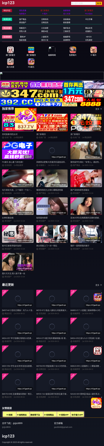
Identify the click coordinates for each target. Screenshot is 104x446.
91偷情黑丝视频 (23, 415)
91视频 (9, 415)
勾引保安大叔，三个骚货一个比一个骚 (18, 190)
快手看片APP (77, 415)
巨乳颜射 (88, 40)
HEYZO (89, 37)
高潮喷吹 (66, 40)
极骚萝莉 (66, 37)
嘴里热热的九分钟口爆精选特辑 (49, 190)
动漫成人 (88, 31)
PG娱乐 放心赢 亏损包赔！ (13, 162)
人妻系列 (44, 37)
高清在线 (7, 19)
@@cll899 (6, 427)
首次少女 (44, 40)
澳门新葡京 (75, 134)
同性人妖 (22, 31)
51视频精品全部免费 (52, 415)
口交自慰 (44, 28)
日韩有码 (44, 19)
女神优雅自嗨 (7, 218)
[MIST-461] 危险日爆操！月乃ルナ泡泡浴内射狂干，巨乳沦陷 (27, 310)
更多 (97, 109)
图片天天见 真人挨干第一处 (13, 273)
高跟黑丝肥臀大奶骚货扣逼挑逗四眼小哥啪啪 (55, 162)
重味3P (23, 37)
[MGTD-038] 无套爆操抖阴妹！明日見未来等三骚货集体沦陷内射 (29, 394)
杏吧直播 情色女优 (10, 134)
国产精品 (22, 19)
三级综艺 (66, 31)
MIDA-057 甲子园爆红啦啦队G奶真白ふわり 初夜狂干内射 (26, 338)
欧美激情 (66, 22)
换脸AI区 (44, 31)
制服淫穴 (22, 28)
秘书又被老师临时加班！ (12, 246)
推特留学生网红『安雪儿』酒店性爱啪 (86, 162)
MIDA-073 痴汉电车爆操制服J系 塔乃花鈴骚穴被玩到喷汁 (60, 338)
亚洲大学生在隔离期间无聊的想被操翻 (86, 218)
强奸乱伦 (66, 28)
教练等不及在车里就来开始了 (42, 415)
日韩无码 (44, 22)
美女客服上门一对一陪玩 (46, 246)
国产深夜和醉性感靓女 (79, 190)
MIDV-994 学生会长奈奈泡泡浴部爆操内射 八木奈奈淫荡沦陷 (27, 366)
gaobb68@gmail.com (63, 427)
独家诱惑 (22, 40)
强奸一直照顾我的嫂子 (79, 246)
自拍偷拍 (66, 19)
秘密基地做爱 (42, 218)
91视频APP (64, 415)
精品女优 (88, 28)
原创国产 (22, 22)
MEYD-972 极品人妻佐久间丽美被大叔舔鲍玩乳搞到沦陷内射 (61, 310)
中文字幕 (88, 19)
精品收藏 (7, 28)
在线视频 (7, 37)
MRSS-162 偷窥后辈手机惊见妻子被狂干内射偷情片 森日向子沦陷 (63, 394)
